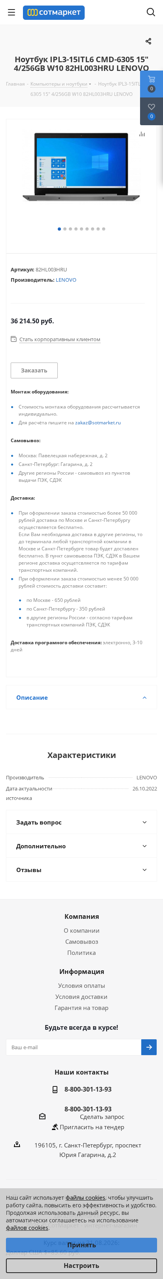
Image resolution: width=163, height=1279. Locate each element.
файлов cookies (27, 1227)
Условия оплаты (81, 985)
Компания (81, 916)
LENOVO (66, 279)
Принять (81, 1245)
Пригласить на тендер (92, 1127)
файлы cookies (85, 1197)
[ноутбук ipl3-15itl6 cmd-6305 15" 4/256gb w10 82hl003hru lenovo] (81, 176)
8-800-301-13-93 (88, 1089)
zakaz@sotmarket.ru (98, 422)
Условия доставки (81, 996)
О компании (82, 930)
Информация (81, 971)
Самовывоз (81, 941)
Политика (81, 952)
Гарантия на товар (81, 1008)
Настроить (81, 1265)
